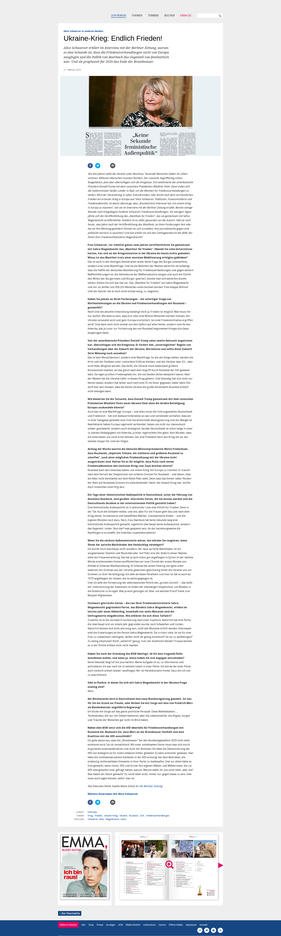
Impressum (191, 925)
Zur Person (118, 15)
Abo (83, 925)
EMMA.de (185, 15)
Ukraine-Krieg (111, 815)
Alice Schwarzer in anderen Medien (83, 31)
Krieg (90, 815)
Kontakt (203, 925)
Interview (92, 812)
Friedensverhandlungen (157, 815)
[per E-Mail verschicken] (105, 165)
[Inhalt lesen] (169, 865)
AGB (120, 925)
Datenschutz (149, 925)
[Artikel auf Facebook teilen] (90, 165)
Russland (133, 815)
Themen (137, 15)
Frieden (98, 815)
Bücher (169, 15)
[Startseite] (73, 11)
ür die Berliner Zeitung (149, 786)
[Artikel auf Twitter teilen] (97, 165)
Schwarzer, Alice (96, 819)
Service (162, 925)
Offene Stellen (176, 925)
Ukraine (123, 815)
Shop (91, 925)
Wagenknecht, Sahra (116, 819)
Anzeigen (110, 925)
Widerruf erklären (68, 925)
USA (142, 815)
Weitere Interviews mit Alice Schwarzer (113, 793)
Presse (100, 925)
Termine (153, 15)
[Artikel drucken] (112, 165)
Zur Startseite (70, 913)
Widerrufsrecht (133, 925)
